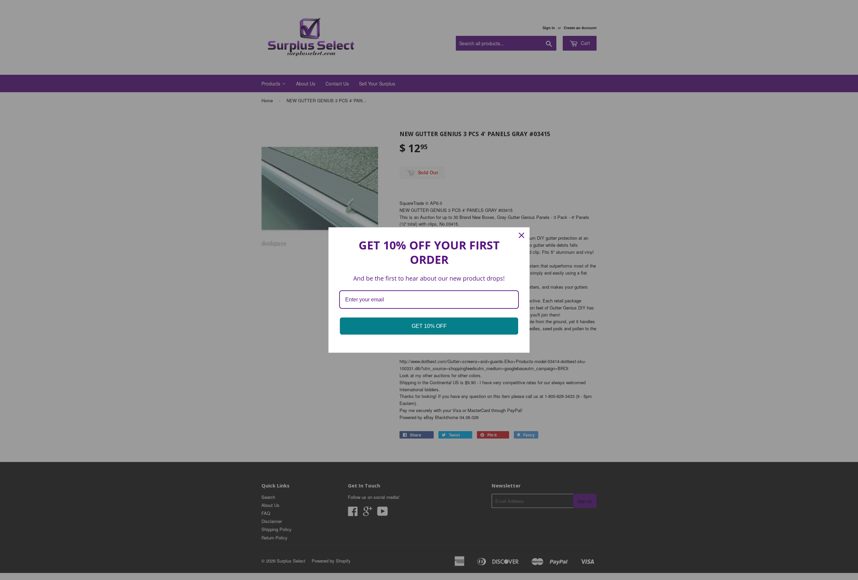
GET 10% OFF (429, 326)
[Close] (521, 235)
